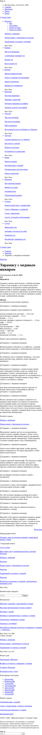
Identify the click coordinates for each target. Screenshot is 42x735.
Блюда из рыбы (15, 30)
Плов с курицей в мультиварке (17, 78)
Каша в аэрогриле (12, 82)
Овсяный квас (10, 191)
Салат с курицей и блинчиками (17, 217)
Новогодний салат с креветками (17, 205)
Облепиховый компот (13, 195)
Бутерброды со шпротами (15, 151)
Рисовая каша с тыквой (14, 165)
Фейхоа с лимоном (12, 34)
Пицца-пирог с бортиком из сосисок (19, 38)
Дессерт (8, 114)
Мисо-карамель (11, 125)
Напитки (8, 179)
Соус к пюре (5, 547)
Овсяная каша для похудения (16, 169)
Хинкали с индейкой (8, 624)
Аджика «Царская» (7, 667)
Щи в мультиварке (12, 52)
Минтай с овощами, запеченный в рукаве (16, 604)
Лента (7, 11)
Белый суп (9, 60)
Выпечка (8, 92)
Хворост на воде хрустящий (16, 108)
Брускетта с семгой (12, 143)
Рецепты (8, 21)
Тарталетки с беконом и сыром (12, 620)
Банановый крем (6, 714)
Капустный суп (11, 64)
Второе (7, 70)
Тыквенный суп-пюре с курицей (18, 42)
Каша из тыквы (11, 161)
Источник (38, 529)
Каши (7, 157)
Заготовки (13, 26)
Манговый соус (11, 227)
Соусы (7, 223)
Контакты (8, 9)
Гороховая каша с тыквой (10, 702)
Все (10, 23)
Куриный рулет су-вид (9, 671)
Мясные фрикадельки (13, 74)
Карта (7, 13)
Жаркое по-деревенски (14, 86)
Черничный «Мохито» (9, 659)
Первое (7, 48)
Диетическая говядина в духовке (13, 710)
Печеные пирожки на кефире (16, 104)
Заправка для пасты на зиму (16, 231)
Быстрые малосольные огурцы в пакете (16, 608)
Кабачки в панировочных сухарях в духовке (17, 616)
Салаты (8, 201)
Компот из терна (11, 187)
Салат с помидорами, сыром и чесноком (16, 706)
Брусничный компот (13, 183)
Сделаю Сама (5, 17)
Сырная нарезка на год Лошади (17, 140)
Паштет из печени (12, 147)
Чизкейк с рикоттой (12, 100)
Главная (8, 7)
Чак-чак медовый (11, 118)
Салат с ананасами (12, 213)
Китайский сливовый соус (15, 239)
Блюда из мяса (15, 28)
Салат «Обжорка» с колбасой (16, 209)
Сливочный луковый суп (15, 56)
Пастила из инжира (12, 122)
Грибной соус (10, 235)
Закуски (8, 136)
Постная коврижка (12, 96)
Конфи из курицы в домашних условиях (16, 663)
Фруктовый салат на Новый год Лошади (21, 129)
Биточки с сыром (7, 612)
